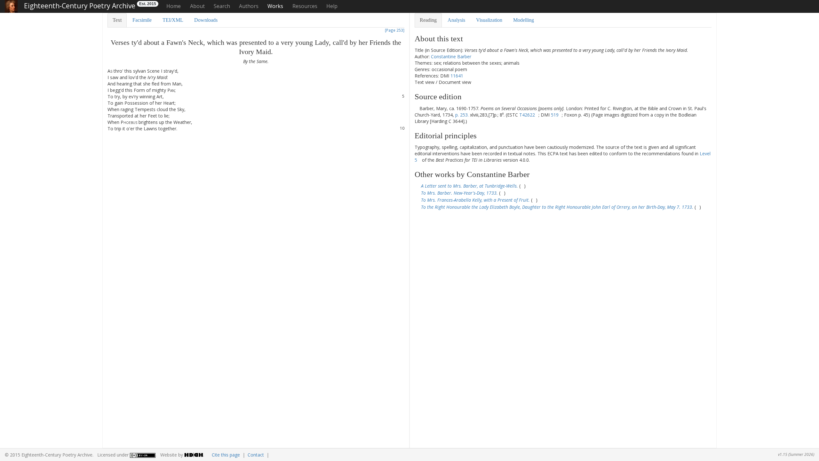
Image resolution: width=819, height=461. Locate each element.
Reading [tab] (428, 20)
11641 (456, 76)
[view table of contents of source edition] (416, 108)
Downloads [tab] (206, 20)
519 (555, 115)
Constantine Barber (451, 56)
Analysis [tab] (456, 20)
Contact (256, 455)
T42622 (527, 115)
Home (173, 6)
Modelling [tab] (523, 20)
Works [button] (275, 6)
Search (222, 6)
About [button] (197, 6)
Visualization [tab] (489, 20)
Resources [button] (304, 6)
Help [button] (332, 6)
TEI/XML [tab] (173, 20)
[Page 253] (394, 30)
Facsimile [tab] (142, 20)
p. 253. (462, 115)
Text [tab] (117, 20)
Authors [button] (248, 6)
